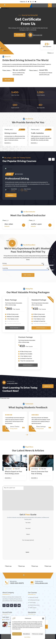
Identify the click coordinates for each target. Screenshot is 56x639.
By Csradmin (9, 468)
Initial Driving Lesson (34, 605)
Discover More (19, 34)
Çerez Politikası (27, 637)
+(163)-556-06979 (17, 583)
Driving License (11, 133)
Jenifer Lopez (36, 224)
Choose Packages (14, 327)
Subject (28, 534)
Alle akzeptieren (17, 634)
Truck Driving (32, 602)
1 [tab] (25, 434)
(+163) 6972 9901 (12, 383)
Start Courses (27, 275)
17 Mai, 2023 (17, 468)
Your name (28, 522)
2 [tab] (27, 434)
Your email (28, 528)
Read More (7, 143)
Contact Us (47, 386)
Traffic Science (32, 607)
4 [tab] (30, 434)
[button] (43, 618)
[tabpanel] (15, 422)
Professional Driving (17, 178)
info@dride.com (41, 583)
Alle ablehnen (26, 634)
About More (7, 79)
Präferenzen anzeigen (37, 634)
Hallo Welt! (5, 617)
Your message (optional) (28, 540)
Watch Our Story (37, 35)
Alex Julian (9, 224)
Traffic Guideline (37, 133)
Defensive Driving (33, 597)
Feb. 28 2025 (6, 619)
